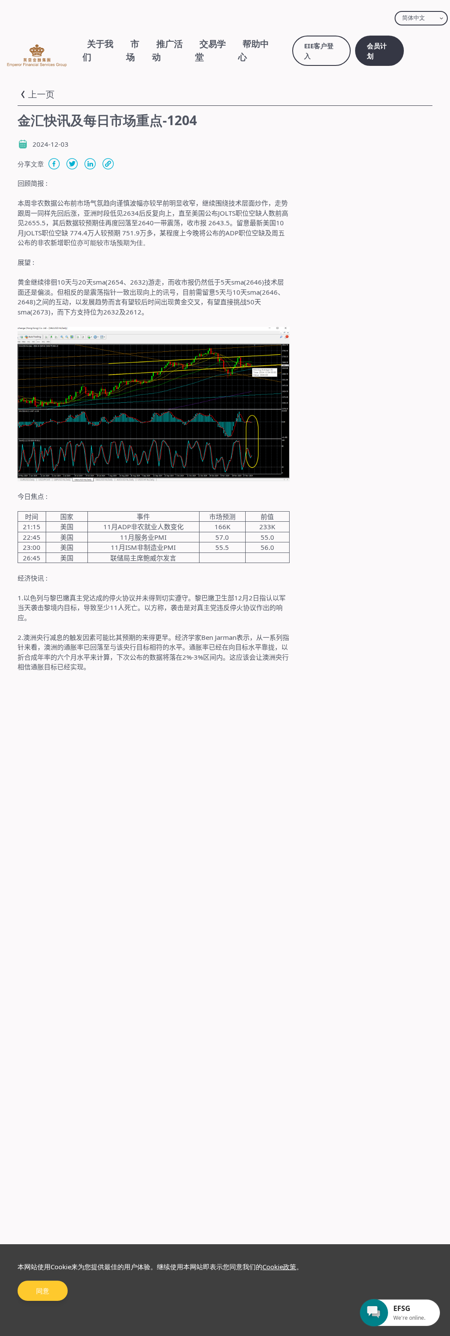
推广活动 (167, 50)
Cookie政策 (279, 1266)
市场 (132, 50)
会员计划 (377, 50)
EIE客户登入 (319, 50)
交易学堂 (210, 50)
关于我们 (98, 50)
